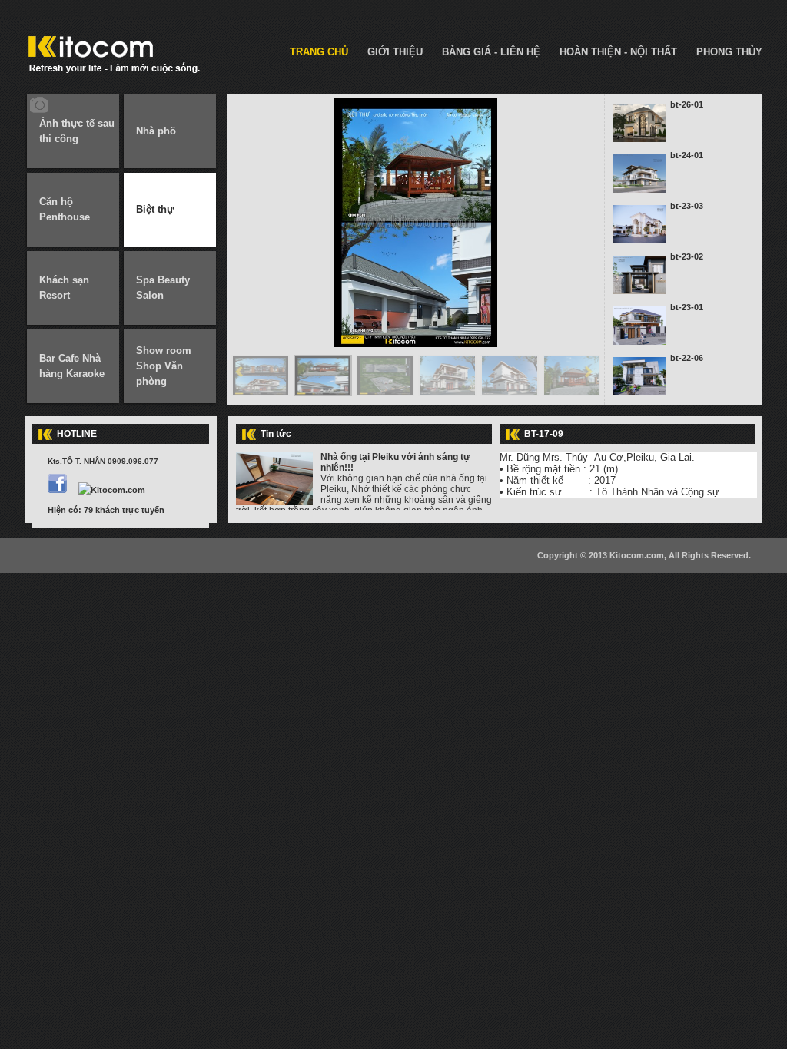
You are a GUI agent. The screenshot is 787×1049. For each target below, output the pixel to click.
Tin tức (276, 434)
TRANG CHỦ (319, 52)
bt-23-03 (686, 205)
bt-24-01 (686, 155)
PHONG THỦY (729, 52)
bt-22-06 (686, 357)
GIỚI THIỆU (395, 52)
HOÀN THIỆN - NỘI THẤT (618, 52)
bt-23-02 (686, 256)
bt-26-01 (686, 104)
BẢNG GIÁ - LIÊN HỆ (491, 52)
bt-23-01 (686, 307)
